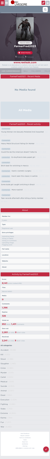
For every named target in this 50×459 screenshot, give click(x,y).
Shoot (3, 359)
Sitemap (25, 446)
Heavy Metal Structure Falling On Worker (17, 143)
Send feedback (25, 433)
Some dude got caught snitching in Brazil (18, 184)
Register (48, 3)
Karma (3, 418)
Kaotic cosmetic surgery (21, 171)
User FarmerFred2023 (11, 71)
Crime (3, 368)
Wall (25, 71)
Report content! (25, 435)
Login (43, 3)
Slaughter (5, 364)
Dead (3, 395)
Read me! (25, 442)
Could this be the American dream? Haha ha (19, 152)
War (2, 427)
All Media (25, 110)
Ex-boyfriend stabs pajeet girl (23, 157)
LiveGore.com (27, 448)
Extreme (4, 413)
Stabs (3, 409)
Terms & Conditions (25, 437)
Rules (25, 439)
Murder (4, 373)
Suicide (4, 386)
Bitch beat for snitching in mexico (14, 166)
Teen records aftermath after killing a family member (22, 198)
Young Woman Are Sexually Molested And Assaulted (22, 132)
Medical (4, 382)
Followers (36, 71)
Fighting (4, 404)
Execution (5, 400)
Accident (4, 350)
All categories (6, 345)
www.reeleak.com (25, 62)
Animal (4, 391)
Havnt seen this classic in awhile (24, 176)
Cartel (3, 377)
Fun (2, 422)
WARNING (25, 444)
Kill (2, 355)
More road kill (17, 190)
